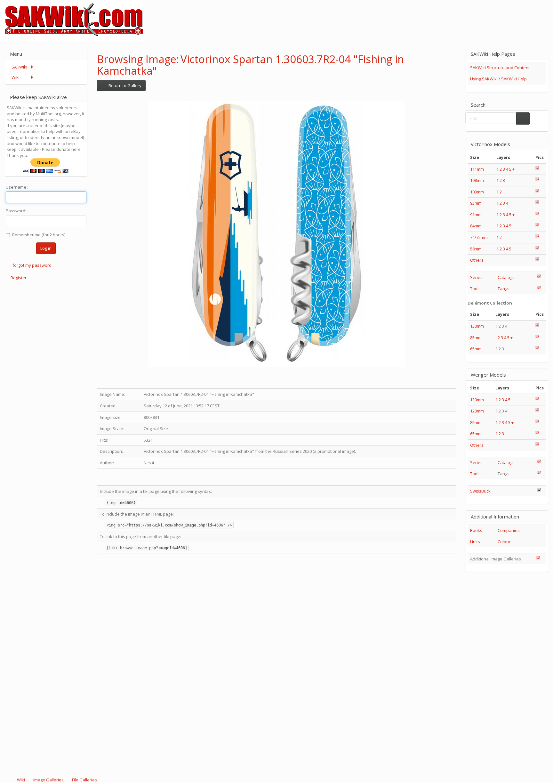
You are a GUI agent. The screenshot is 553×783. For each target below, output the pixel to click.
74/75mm (479, 237)
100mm (477, 192)
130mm (477, 326)
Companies (509, 530)
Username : (17, 187)
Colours (505, 541)
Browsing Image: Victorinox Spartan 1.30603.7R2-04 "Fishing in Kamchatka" (250, 65)
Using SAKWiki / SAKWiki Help (498, 79)
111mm (477, 169)
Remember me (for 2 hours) (38, 235)
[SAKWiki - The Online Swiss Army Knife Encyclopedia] (71, 20)
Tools (475, 288)
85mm (476, 337)
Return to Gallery (124, 85)
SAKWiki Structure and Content (500, 67)
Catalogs (506, 277)
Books (476, 530)
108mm (477, 180)
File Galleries (84, 780)
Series (476, 277)
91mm (476, 214)
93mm (476, 203)
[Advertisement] (436, 14)
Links (475, 541)
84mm (476, 226)
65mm (476, 349)
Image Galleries (48, 780)
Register (19, 278)
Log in (46, 248)
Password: (16, 211)
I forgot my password (31, 265)
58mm (476, 249)
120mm (477, 411)
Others (477, 260)
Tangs (503, 288)
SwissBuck (480, 491)
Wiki (21, 780)
